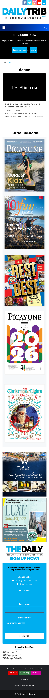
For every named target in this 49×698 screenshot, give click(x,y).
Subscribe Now (19, 50)
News (8, 669)
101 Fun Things (24, 673)
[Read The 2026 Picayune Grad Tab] (24, 342)
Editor (17, 110)
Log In (33, 50)
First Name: (24, 590)
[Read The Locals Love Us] (24, 280)
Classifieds (32, 669)
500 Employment (10, 655)
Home (5, 63)
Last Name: (24, 604)
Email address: (24, 617)
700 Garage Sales (11, 658)
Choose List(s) (24, 577)
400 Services (8, 652)
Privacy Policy (24, 679)
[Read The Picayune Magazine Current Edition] (24, 165)
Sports (14, 669)
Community (23, 669)
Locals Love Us (13, 673)
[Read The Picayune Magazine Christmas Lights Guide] (24, 413)
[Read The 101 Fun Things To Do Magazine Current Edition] (24, 222)
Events (40, 669)
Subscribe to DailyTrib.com (24, 685)
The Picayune (36, 673)
